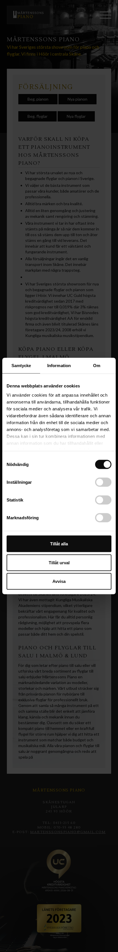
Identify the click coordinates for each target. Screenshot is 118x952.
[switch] (103, 482)
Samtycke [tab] (21, 365)
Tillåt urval (59, 562)
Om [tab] (96, 365)
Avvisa (59, 581)
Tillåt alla (59, 543)
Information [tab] (59, 365)
